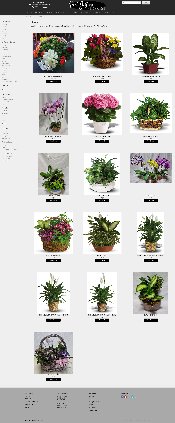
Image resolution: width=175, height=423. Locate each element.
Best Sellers (5, 47)
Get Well (4, 59)
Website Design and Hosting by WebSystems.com (137, 420)
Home (26, 16)
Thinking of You (6, 72)
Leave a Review (6, 138)
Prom (57, 12)
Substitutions (92, 407)
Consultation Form (6, 161)
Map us (27, 407)
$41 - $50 (4, 27)
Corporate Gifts (6, 102)
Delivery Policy (5, 136)
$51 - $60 (4, 29)
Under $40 (4, 24)
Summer (4, 45)
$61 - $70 (4, 31)
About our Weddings (7, 156)
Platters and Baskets (7, 99)
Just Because (5, 63)
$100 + (3, 38)
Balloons (4, 97)
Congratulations (6, 54)
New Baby (4, 68)
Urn (3, 115)
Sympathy (77, 12)
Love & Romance (6, 65)
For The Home (5, 111)
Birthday (4, 52)
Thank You (4, 70)
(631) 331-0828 (40, 7)
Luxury (3, 74)
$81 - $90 (4, 36)
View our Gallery (6, 158)
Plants (3, 104)
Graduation (49, 12)
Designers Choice (6, 56)
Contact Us (5, 133)
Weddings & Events (96, 12)
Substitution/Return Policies (9, 149)
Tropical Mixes (5, 79)
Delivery (4, 145)
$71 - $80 (4, 33)
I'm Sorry (4, 61)
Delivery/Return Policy (94, 402)
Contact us (92, 399)
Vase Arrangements (7, 118)
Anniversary (5, 49)
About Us (4, 131)
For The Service (6, 113)
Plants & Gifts (66, 12)
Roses (86, 12)
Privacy (4, 147)
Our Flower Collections (34, 12)
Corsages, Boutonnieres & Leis (10, 81)
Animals (4, 77)
